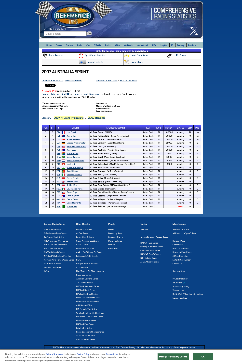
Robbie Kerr (72, 185)
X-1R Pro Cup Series (85, 282)
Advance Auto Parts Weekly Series (59, 260)
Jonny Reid (72, 136)
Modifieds (128, 45)
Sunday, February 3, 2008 (56, 94)
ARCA (117, 45)
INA (58, 203)
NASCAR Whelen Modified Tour (58, 256)
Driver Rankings (115, 241)
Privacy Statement (180, 279)
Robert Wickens (73, 139)
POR (58, 171)
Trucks (107, 45)
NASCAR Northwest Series (87, 301)
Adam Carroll (72, 182)
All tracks (144, 229)
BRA (59, 157)
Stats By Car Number (182, 260)
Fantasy (180, 45)
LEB (58, 196)
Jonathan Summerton (76, 146)
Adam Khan (72, 206)
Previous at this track (107, 80)
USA (58, 146)
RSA (58, 153)
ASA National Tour (84, 305)
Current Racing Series (55, 224)
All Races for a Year (181, 229)
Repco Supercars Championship (90, 332)
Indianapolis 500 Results (87, 256)
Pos (46, 128)
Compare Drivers (115, 237)
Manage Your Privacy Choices (173, 356)
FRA (58, 132)
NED (59, 160)
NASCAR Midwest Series (87, 294)
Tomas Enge (72, 192)
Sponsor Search (179, 271)
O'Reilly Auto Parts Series (55, 233)
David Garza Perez (74, 189)
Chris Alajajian (73, 196)
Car (148, 128)
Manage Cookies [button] (180, 298)
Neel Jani (71, 164)
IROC (78, 260)
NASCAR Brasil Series (85, 290)
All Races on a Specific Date (184, 233)
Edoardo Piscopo (74, 175)
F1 (172, 45)
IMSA (154, 45)
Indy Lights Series (84, 328)
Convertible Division (85, 237)
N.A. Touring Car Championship (90, 271)
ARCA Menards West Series (56, 241)
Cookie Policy (83, 354)
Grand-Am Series (83, 275)
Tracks (79, 45)
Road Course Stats (181, 248)
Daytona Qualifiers (84, 229)
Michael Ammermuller (76, 143)
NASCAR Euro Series (85, 324)
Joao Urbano (72, 171)
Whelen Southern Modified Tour (90, 313)
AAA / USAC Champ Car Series (89, 252)
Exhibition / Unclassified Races (89, 317)
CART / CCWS (82, 245)
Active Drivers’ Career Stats (154, 237)
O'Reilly (97, 45)
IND (58, 167)
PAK (59, 206)
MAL (58, 199)
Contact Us (177, 263)
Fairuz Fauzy (72, 199)
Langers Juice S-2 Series (87, 263)
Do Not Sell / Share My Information (188, 294)
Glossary (46, 117)
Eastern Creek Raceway (86, 94)
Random (192, 45)
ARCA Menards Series (53, 248)
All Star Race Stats (180, 256)
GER (58, 143)
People (111, 224)
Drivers (59, 45)
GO (89, 33)
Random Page (179, 241)
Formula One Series (52, 267)
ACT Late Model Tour (85, 336)
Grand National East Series (87, 241)
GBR (59, 185)
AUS (58, 150)
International (142, 45)
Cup (88, 45)
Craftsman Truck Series (54, 237)
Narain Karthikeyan (75, 167)
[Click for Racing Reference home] (121, 19)
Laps (158, 128)
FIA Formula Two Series (86, 309)
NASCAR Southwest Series (88, 298)
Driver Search (55, 28)
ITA (58, 175)
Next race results (73, 80)
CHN (58, 178)
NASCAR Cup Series (53, 229)
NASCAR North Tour (85, 248)
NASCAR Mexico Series (86, 320)
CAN (59, 139)
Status (180, 128)
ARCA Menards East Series (55, 245)
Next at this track (128, 80)
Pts (197, 128)
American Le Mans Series (87, 279)
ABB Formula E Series (85, 339)
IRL (58, 182)
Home (49, 45)
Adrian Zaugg (73, 153)
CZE (58, 192)
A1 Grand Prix (82, 267)
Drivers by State (115, 233)
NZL (58, 136)
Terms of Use (178, 290)
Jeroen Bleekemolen (75, 160)
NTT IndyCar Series (52, 263)
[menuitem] (189, 283)
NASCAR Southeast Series (87, 286)
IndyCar (164, 45)
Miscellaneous (179, 224)
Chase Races (178, 245)
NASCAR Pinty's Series (150, 254)
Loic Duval (71, 132)
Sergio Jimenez (73, 157)
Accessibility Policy (181, 286)
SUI (58, 164)
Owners (69, 45)
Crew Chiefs (113, 248)
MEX (58, 189)
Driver (75, 128)
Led (190, 128)
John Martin (72, 150)
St (52, 128)
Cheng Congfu (73, 178)
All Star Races (82, 233)
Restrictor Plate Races (182, 252)
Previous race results (52, 80)
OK (203, 356)
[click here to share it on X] (195, 31)
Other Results (83, 224)
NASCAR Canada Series (54, 252)
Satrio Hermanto (74, 203)
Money (169, 128)
